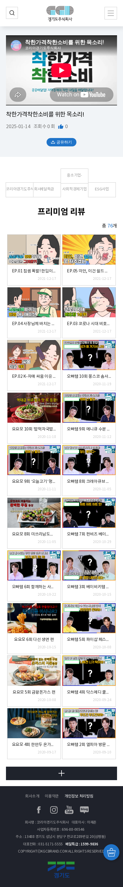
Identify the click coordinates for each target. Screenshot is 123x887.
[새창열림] (62, 871)
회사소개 (32, 796)
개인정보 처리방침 (78, 796)
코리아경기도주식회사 (19, 189)
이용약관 (52, 796)
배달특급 (47, 189)
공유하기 (64, 142)
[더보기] (61, 773)
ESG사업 (102, 189)
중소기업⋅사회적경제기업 (74, 178)
